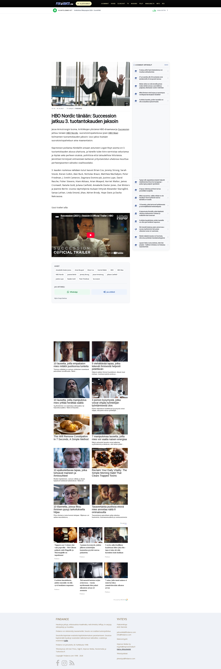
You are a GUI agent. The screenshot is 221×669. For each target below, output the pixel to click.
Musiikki (134, 3)
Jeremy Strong (84, 275)
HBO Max (113, 133)
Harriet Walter (102, 270)
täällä (66, 641)
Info (158, 3)
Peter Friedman (84, 279)
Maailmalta (149, 3)
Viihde (113, 3)
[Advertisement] (151, 141)
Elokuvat (121, 3)
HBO (112, 270)
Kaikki (166, 65)
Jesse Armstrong (98, 275)
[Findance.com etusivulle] (64, 3)
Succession (123, 129)
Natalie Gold (71, 279)
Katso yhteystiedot (124, 649)
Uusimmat (105, 3)
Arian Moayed (79, 270)
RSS (163, 3)
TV (128, 3)
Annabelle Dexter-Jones (63, 270)
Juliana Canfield (112, 275)
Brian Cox (91, 270)
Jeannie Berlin (71, 275)
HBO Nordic (72, 133)
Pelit (141, 3)
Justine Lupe (60, 279)
